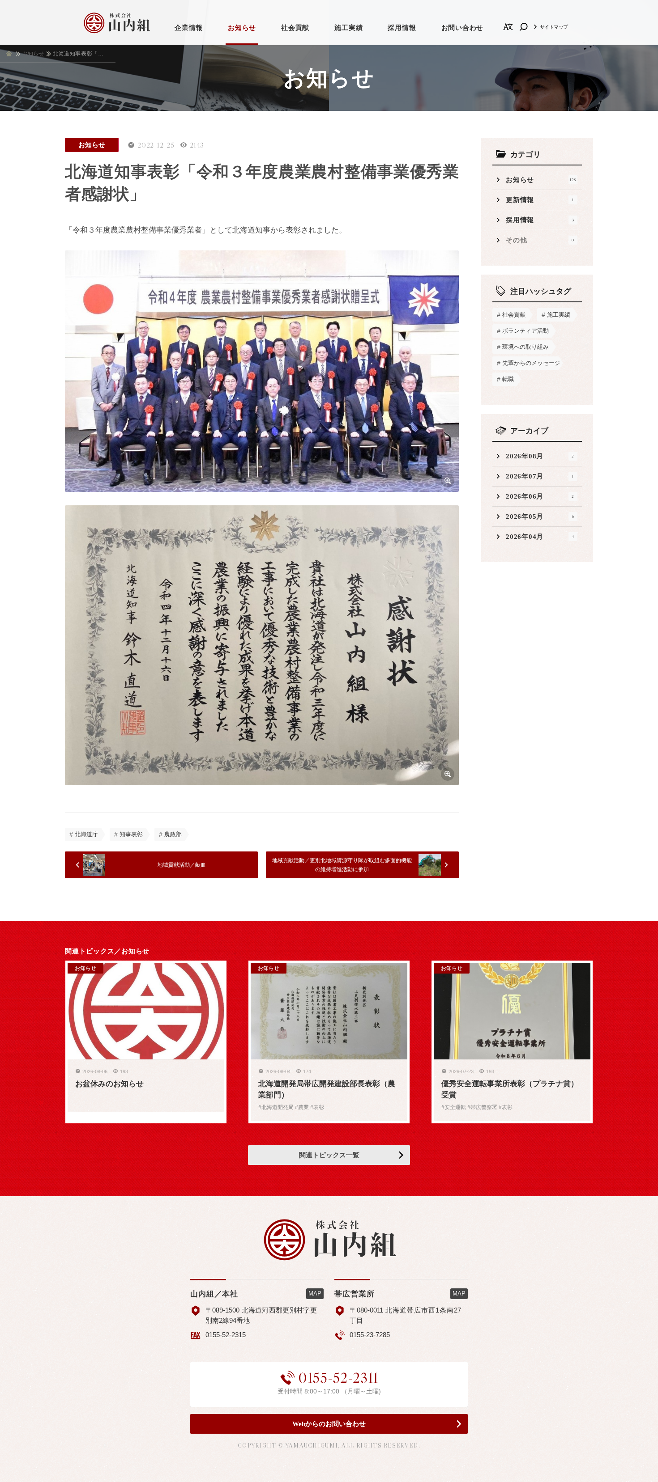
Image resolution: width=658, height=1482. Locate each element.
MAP (314, 1293)
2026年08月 (540, 456)
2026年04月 (540, 536)
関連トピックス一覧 (329, 1155)
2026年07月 (540, 476)
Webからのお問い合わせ (329, 1423)
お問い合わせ (462, 27)
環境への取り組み (525, 346)
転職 (508, 379)
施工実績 (348, 27)
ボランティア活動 (525, 330)
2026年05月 (540, 516)
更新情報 (540, 199)
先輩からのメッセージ (531, 363)
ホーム (9, 54)
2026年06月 (540, 496)
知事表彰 (131, 834)
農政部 (173, 834)
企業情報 (189, 27)
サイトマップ (554, 27)
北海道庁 (86, 834)
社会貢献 (295, 27)
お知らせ (242, 27)
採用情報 (402, 27)
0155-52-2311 (338, 1378)
